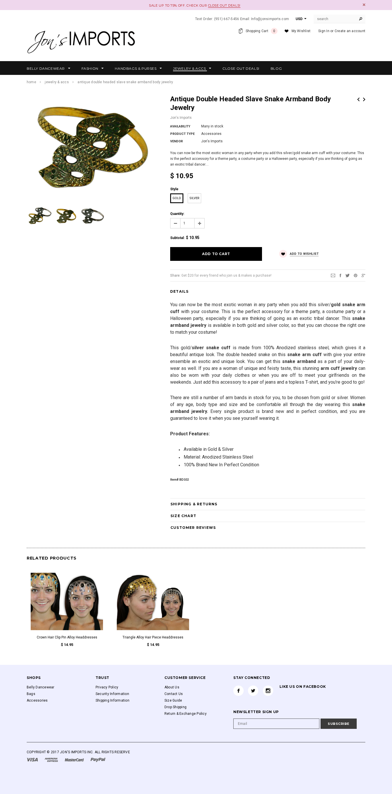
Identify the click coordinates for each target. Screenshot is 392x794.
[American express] (51, 760)
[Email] (333, 275)
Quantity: (177, 214)
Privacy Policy (107, 687)
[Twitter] (348, 275)
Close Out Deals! (224, 5)
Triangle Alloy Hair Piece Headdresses (153, 637)
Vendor (176, 141)
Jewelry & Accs (57, 82)
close (364, 4)
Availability (180, 126)
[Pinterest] (355, 275)
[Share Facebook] (340, 275)
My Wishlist (301, 31)
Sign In (323, 31)
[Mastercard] (75, 760)
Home (31, 82)
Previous (358, 99)
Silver (194, 198)
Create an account (350, 31)
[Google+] (363, 275)
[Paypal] (98, 760)
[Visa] (33, 760)
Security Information (112, 694)
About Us (171, 687)
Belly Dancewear (41, 687)
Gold (176, 198)
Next (364, 99)
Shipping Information (112, 700)
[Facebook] (238, 691)
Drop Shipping (175, 707)
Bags (31, 694)
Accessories (37, 700)
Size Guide (173, 700)
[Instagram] (268, 691)
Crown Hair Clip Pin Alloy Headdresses (67, 637)
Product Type (182, 134)
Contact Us (173, 694)
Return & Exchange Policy (185, 714)
